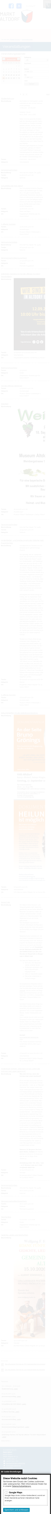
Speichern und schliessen (16, 1510)
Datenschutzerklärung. (21, 1486)
